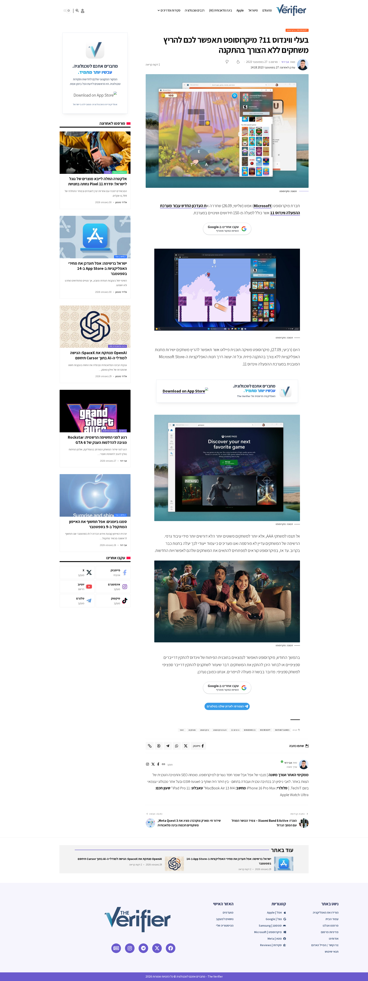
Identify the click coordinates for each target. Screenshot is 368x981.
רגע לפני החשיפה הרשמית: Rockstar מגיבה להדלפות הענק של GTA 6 (97, 440)
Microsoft (262, 205)
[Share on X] (186, 746)
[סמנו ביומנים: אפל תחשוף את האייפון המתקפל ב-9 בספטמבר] (95, 495)
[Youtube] (77, 586)
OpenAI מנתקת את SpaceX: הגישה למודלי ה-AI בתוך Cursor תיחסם (98, 355)
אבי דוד (285, 62)
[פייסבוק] (158, 765)
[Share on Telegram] (168, 746)
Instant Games (282, 730)
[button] (83, 11)
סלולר (107, 172)
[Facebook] (113, 572)
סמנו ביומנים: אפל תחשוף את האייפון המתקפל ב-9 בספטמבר (98, 524)
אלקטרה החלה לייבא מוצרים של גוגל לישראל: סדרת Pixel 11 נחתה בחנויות (97, 181)
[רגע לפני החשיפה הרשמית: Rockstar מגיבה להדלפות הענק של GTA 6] (95, 411)
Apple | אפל (120, 256)
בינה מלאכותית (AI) (117, 346)
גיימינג (123, 430)
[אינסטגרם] (147, 765)
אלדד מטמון (121, 202)
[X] (153, 765)
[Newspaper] (116, 948)
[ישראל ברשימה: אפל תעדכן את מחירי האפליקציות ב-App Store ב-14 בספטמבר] (95, 237)
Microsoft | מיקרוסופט (297, 30)
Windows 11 (249, 730)
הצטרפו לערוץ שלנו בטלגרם (225, 706)
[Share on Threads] (159, 746)
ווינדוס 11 (235, 730)
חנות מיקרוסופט (220, 730)
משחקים (192, 730)
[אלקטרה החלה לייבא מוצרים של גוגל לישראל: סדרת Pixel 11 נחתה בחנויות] (95, 152)
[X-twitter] (157, 948)
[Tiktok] (113, 600)
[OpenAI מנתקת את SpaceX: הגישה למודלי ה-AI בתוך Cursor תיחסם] (95, 326)
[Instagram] (113, 586)
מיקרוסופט (204, 730)
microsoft (265, 730)
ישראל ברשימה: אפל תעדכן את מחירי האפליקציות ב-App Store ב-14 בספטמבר (97, 268)
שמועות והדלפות (110, 430)
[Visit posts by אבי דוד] (303, 64)
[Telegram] (77, 600)
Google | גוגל (119, 172)
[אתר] (163, 765)
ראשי (182, 730)
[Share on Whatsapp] (177, 746)
